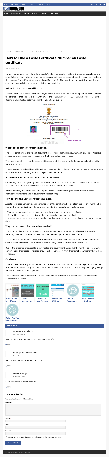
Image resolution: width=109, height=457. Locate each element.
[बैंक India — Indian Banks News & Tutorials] (13, 10)
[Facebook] (92, 4)
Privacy (40, 4)
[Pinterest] (104, 4)
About (24, 4)
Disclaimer (49, 4)
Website (8, 431)
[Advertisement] (54, 34)
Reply (9, 344)
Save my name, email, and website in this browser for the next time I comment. (35, 437)
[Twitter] (100, 4)
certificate (12, 68)
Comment (8, 402)
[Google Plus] (96, 4)
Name (7, 418)
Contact (32, 4)
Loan (6, 4)
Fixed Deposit (15, 4)
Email (7, 425)
